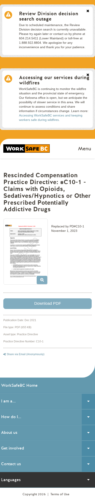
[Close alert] (88, 11)
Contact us (11, 464)
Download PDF (47, 303)
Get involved (12, 448)
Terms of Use (59, 494)
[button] (27, 253)
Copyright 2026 (35, 494)
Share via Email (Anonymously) (25, 354)
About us (9, 432)
